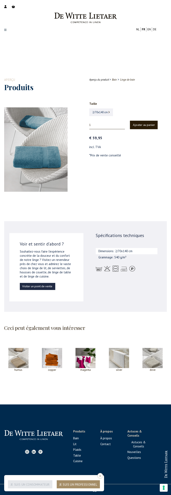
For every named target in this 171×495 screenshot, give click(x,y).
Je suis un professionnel (78, 484)
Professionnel (148, 460)
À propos (106, 438)
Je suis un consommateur (30, 484)
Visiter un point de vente (37, 286)
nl (138, 29)
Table (77, 455)
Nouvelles (134, 452)
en (149, 29)
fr (143, 29)
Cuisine (78, 461)
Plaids (77, 450)
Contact (105, 444)
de (154, 29)
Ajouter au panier (144, 125)
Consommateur (148, 474)
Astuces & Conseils (138, 444)
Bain (76, 438)
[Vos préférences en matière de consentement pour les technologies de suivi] (164, 488)
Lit (75, 444)
